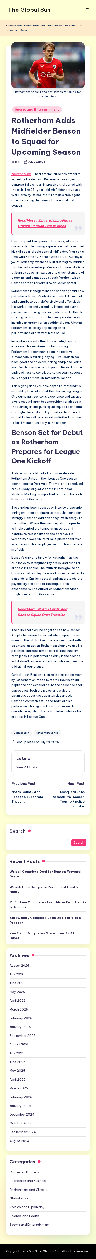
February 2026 (21, 1018)
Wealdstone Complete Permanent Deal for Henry (45, 889)
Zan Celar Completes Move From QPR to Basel (43, 935)
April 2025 (18, 1079)
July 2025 (17, 1053)
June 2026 (17, 983)
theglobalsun (21, 174)
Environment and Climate (29, 1190)
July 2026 (17, 974)
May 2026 (17, 992)
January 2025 (20, 1106)
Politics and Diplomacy (27, 1207)
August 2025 (19, 1044)
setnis (23, 758)
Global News (19, 1198)
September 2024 (23, 1132)
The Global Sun (29, 9)
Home (10, 25)
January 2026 (20, 1027)
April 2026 (18, 1000)
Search (18, 831)
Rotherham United (47, 732)
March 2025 (19, 1088)
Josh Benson (21, 732)
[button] (26, 767)
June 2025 (17, 1062)
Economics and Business (28, 1181)
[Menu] (88, 9)
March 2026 (19, 1009)
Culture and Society (24, 1172)
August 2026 (19, 965)
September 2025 (23, 1036)
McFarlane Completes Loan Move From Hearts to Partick (48, 904)
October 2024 (21, 1123)
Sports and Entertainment (37, 109)
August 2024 (20, 1141)
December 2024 (22, 1114)
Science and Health (24, 1216)
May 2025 (17, 1070)
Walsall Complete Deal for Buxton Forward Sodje (45, 873)
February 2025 (21, 1097)
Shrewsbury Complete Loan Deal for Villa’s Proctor (45, 920)
